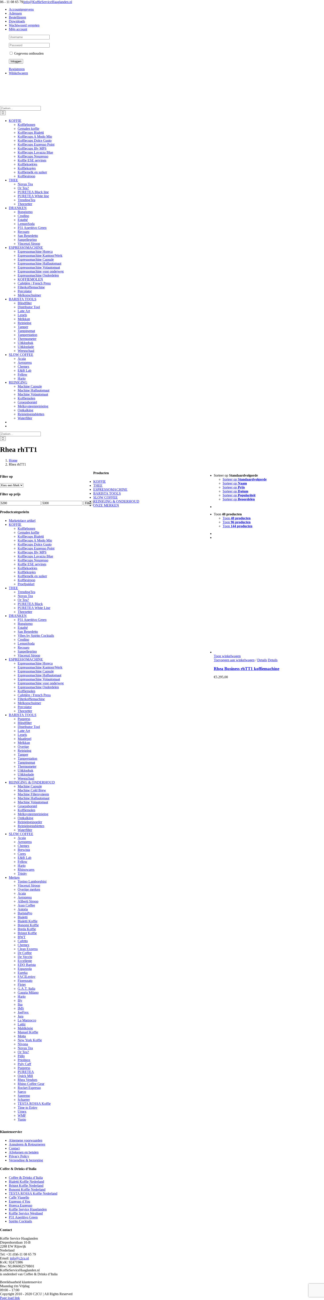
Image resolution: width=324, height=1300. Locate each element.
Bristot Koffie (27, 933)
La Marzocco (27, 1020)
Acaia (22, 838)
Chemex (23, 846)
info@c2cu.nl (19, 1258)
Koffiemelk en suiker (32, 576)
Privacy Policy (19, 1156)
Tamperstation (27, 758)
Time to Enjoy (27, 1107)
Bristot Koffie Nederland (26, 1185)
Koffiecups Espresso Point (36, 548)
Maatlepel (24, 739)
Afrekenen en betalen (24, 1152)
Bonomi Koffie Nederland (27, 1189)
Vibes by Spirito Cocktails (36, 635)
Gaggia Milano (28, 992)
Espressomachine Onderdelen (38, 687)
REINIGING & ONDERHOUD (32, 782)
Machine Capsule (30, 786)
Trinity (22, 873)
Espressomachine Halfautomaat (39, 675)
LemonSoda (26, 643)
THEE (13, 588)
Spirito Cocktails (20, 1221)
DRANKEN (18, 616)
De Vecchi (25, 957)
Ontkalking (25, 818)
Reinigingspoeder (30, 822)
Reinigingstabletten (31, 826)
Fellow (22, 862)
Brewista (24, 850)
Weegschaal (26, 778)
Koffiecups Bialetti (31, 536)
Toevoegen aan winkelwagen (234, 660)
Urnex (22, 1111)
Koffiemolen (26, 691)
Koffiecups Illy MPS (32, 552)
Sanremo (24, 1096)
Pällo (21, 1056)
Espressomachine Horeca (35, 663)
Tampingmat (26, 762)
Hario (22, 865)
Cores (22, 854)
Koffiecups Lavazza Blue (35, 556)
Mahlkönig (25, 1028)
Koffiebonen (26, 528)
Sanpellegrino (27, 651)
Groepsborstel (27, 806)
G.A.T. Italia (26, 988)
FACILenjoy (26, 977)
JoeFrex (23, 1012)
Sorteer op (245, 479)
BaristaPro (25, 913)
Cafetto (23, 941)
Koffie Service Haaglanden (28, 1209)
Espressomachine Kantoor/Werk (40, 667)
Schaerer (24, 1099)
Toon (237, 518)
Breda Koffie (27, 929)
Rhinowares (26, 869)
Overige (23, 746)
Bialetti (23, 917)
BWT (22, 937)
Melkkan (24, 743)
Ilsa (20, 1004)
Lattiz (22, 1024)
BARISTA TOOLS (22, 715)
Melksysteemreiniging (33, 814)
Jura (20, 1016)
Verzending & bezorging (26, 1160)
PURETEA (26, 1072)
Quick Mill (25, 1076)
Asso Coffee (26, 905)
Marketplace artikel (22, 520)
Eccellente (25, 961)
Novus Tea (25, 596)
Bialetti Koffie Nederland (26, 1181)
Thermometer (27, 766)
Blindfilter (25, 723)
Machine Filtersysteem (33, 794)
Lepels (22, 735)
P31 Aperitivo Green (32, 620)
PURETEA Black (30, 604)
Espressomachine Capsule (36, 671)
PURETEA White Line (34, 608)
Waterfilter (25, 830)
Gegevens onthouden (28, 53)
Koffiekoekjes (27, 568)
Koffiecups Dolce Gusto (35, 544)
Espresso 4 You (19, 1201)
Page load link (10, 1298)
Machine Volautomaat (33, 802)
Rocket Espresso (29, 1088)
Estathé (23, 628)
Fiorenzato (25, 980)
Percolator (25, 707)
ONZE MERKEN (106, 505)
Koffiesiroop (26, 580)
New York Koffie (30, 1040)
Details (262, 660)
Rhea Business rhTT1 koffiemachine (246, 668)
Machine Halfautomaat (33, 798)
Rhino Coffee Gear (31, 1084)
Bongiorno (25, 624)
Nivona (23, 1044)
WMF (22, 1115)
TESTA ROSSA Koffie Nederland (33, 1193)
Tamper (23, 754)
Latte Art (24, 731)
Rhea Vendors (27, 1080)
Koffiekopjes (27, 572)
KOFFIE (15, 524)
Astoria (23, 909)
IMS (21, 1008)
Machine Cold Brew (32, 790)
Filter (88, 503)
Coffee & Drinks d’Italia (26, 1177)
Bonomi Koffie (28, 925)
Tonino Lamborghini (32, 881)
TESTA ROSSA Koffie (34, 1103)
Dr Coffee (25, 953)
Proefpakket (26, 584)
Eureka (23, 973)
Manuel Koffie (28, 1032)
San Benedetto (28, 631)
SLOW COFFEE (21, 834)
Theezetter (25, 612)
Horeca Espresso (20, 1205)
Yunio (22, 1119)
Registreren (17, 69)
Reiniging (24, 750)
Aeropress (25, 842)
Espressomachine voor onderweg (41, 683)
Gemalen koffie (28, 532)
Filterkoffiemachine (31, 699)
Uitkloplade (26, 774)
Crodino (23, 639)
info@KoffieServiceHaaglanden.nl (48, 2)
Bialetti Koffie (27, 921)
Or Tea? (23, 600)
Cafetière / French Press (34, 695)
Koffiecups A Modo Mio (35, 540)
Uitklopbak (25, 770)
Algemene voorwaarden (25, 1140)
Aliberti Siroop (28, 901)
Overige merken (29, 889)
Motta (22, 1036)
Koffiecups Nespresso (33, 560)
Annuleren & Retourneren (27, 1144)
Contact (14, 1148)
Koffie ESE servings (32, 564)
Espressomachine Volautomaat (39, 679)
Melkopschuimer (29, 703)
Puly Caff (24, 1064)
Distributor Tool (29, 727)
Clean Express (28, 949)
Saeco (22, 1092)
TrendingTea (26, 592)
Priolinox (24, 1060)
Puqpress (24, 719)
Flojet (22, 984)
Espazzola (25, 969)
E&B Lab (24, 858)
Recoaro (23, 647)
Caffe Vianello (19, 1197)
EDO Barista (27, 965)
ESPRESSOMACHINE (26, 659)
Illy (20, 1000)
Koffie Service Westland (26, 1213)
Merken (14, 877)
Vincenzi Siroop (29, 655)
